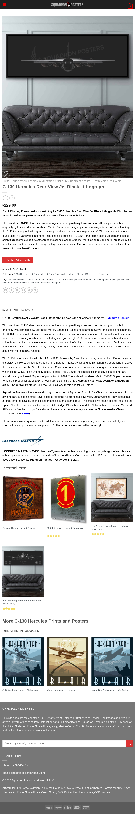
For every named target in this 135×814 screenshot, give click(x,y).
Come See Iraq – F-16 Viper (61, 690)
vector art (45, 282)
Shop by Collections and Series (33, 181)
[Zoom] (7, 174)
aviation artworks (16, 279)
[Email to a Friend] (23, 290)
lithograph (72, 279)
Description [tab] (10, 310)
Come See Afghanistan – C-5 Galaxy (110, 690)
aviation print (47, 279)
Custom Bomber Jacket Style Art (19, 528)
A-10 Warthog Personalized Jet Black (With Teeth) (21, 602)
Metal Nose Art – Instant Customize (65, 528)
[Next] (132, 669)
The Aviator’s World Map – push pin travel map (110, 527)
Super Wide (33, 282)
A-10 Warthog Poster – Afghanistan (20, 690)
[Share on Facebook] (11, 290)
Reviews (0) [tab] (27, 310)
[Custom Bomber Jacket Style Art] (23, 498)
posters (120, 279)
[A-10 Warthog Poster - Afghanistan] (23, 661)
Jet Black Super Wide (107, 181)
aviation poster (33, 279)
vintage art (56, 282)
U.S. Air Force (103, 274)
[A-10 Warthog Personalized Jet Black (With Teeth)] (23, 571)
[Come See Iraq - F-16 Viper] (67, 661)
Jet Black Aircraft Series (73, 181)
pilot (114, 279)
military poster (104, 279)
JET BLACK (60, 279)
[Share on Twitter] (17, 290)
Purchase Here (18, 259)
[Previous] (2, 669)
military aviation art (87, 279)
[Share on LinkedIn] (35, 290)
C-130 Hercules (21, 274)
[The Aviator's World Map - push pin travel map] (112, 497)
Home (5, 181)
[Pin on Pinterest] (29, 290)
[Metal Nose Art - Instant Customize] (67, 498)
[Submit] (129, 743)
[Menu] (4, 4)
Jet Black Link (37, 274)
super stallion (20, 282)
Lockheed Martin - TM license (81, 274)
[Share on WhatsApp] (5, 290)
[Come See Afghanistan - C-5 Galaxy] (112, 661)
